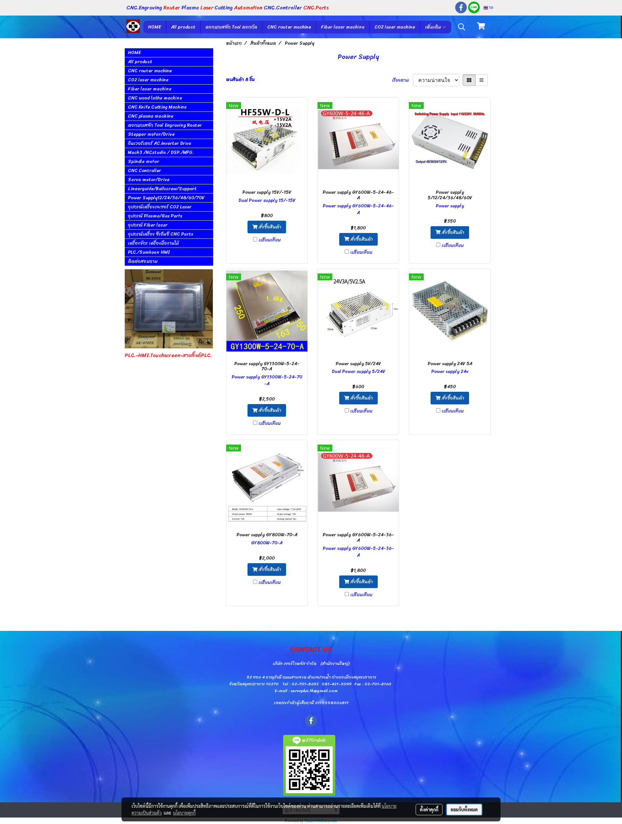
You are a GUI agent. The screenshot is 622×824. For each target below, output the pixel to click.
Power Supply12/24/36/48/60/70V (166, 198)
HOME (154, 27)
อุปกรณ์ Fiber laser (147, 225)
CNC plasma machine (150, 116)
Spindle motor (143, 161)
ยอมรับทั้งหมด (464, 809)
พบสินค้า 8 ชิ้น (240, 79)
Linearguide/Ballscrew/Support (162, 189)
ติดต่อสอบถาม (142, 261)
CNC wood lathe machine (155, 98)
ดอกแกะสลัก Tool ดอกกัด (231, 27)
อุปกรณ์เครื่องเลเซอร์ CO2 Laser (159, 207)
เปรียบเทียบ (270, 240)
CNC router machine (289, 27)
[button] (462, 27)
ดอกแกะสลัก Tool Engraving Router (165, 125)
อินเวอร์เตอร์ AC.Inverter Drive (159, 143)
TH (490, 7)
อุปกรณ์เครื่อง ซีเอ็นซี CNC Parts (160, 234)
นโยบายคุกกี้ (184, 813)
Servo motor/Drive (148, 180)
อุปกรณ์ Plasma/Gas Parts (155, 216)
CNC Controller (144, 171)
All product (183, 27)
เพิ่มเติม (433, 27)
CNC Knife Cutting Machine (157, 107)
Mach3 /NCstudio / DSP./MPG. (161, 152)
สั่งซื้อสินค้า (269, 227)
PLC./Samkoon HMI (149, 252)
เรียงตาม (402, 80)
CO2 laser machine (394, 27)
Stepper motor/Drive (151, 134)
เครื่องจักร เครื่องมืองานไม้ (153, 243)
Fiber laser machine (342, 27)
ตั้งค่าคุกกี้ (429, 809)
